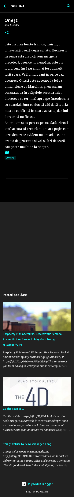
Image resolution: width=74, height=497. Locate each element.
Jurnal (10, 157)
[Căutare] (68, 6)
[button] (7, 32)
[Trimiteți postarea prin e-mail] (7, 153)
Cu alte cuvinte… (13, 408)
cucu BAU (17, 6)
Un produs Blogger (39, 484)
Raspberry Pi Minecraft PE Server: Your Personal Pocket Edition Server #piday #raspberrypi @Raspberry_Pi (32, 339)
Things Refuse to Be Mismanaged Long (27, 444)
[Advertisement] (37, 244)
